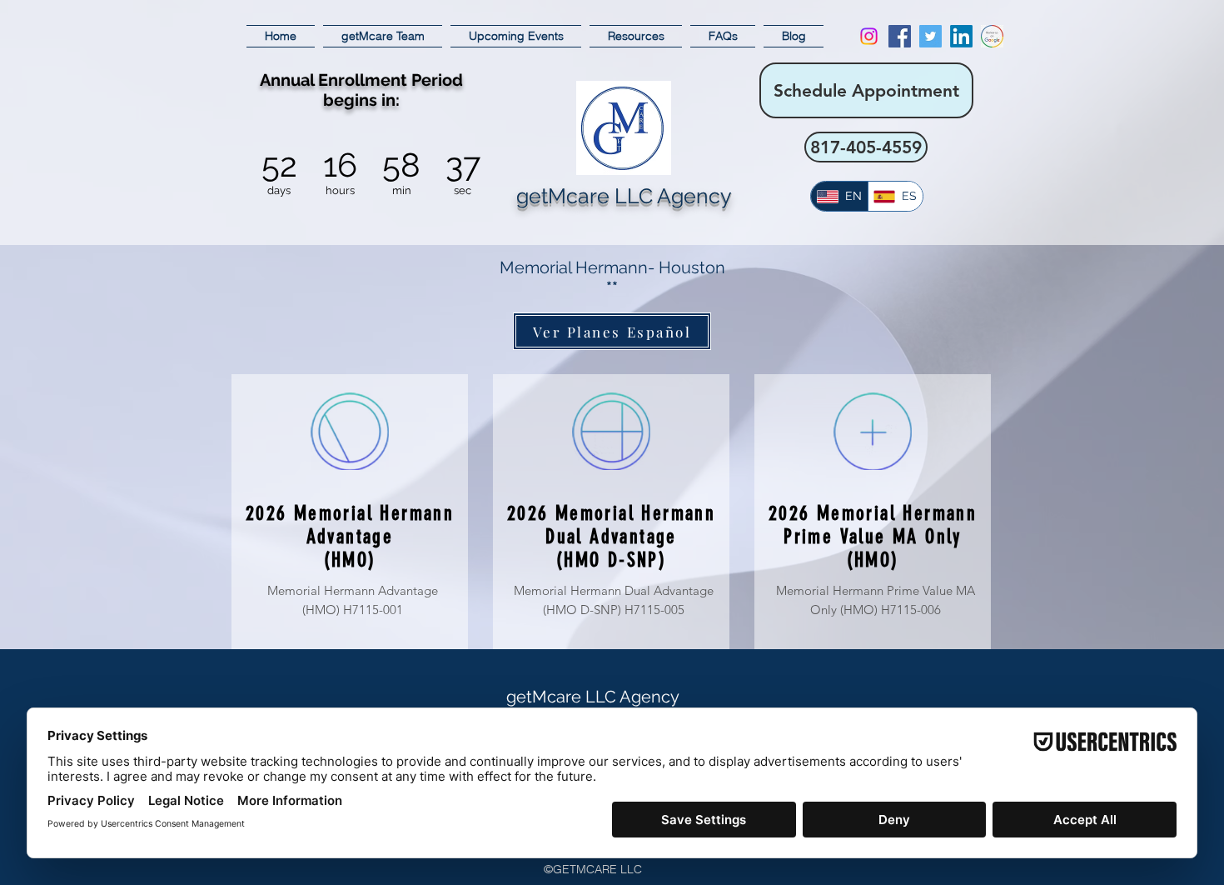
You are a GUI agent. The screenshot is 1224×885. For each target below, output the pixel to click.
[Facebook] (899, 36)
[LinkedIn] (961, 36)
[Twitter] (930, 36)
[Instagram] (869, 36)
